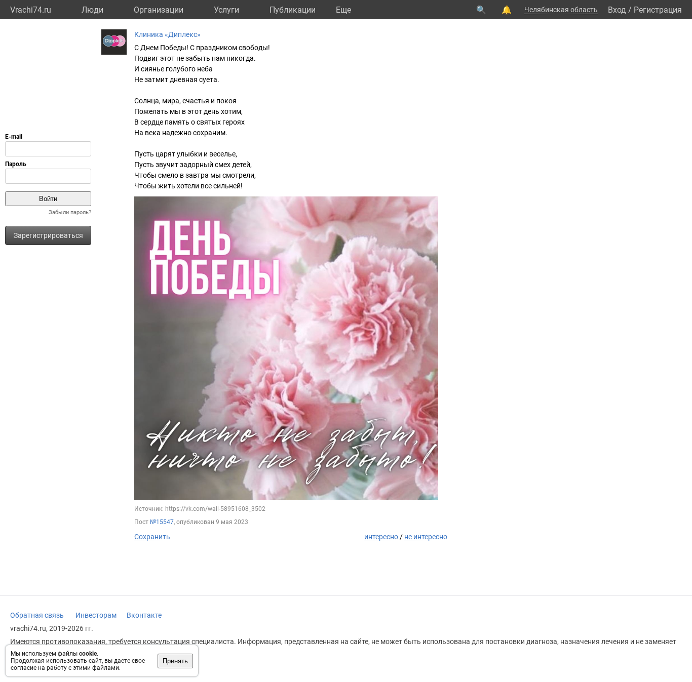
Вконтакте (144, 615)
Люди (92, 10)
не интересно (425, 537)
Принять (175, 661)
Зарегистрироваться (48, 235)
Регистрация (658, 10)
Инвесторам (96, 615)
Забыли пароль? (70, 212)
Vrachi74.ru (30, 10)
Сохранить (152, 537)
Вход (617, 10)
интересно (381, 537)
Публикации (293, 10)
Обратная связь (37, 615)
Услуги (226, 10)
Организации (158, 10)
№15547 (162, 522)
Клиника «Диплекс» (167, 34)
